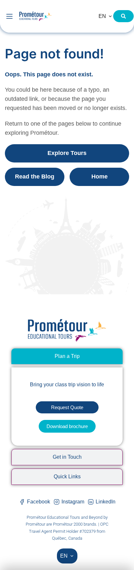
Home (99, 176)
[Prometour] (53, 16)
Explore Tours (67, 153)
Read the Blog (34, 176)
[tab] (67, 356)
